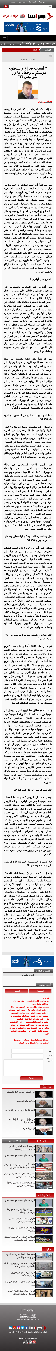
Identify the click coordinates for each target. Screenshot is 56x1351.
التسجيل (40, 991)
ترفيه (13, 2)
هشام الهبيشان (45, 101)
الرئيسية (47, 50)
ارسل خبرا (22, 2)
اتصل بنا (32, 2)
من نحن (42, 2)
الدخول (17, 991)
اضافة (31, 1078)
